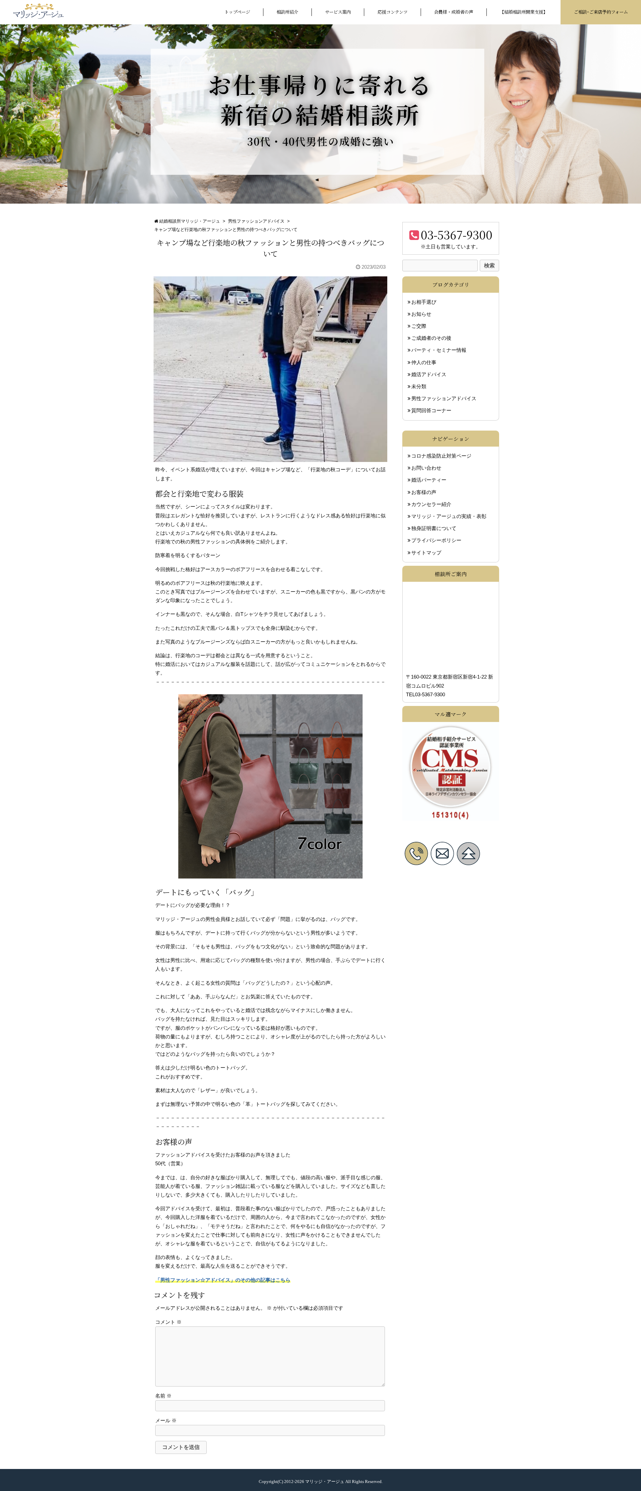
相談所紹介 (287, 12)
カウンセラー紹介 (431, 504)
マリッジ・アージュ (324, 1481)
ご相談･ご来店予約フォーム (601, 12)
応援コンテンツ (393, 12)
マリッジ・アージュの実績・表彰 (448, 516)
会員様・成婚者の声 (453, 12)
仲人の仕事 (423, 362)
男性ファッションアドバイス (256, 221)
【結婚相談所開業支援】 (524, 12)
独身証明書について (433, 528)
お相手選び (423, 302)
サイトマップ (426, 552)
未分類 (418, 386)
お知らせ (421, 314)
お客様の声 (423, 492)
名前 (163, 1396)
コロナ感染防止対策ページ (441, 456)
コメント (168, 1322)
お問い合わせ (426, 468)
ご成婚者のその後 (431, 338)
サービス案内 (338, 12)
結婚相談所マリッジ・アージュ (189, 221)
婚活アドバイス (428, 374)
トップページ (237, 12)
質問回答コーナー (431, 410)
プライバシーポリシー (436, 540)
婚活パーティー (428, 480)
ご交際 (418, 326)
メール (166, 1420)
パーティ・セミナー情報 (438, 350)
